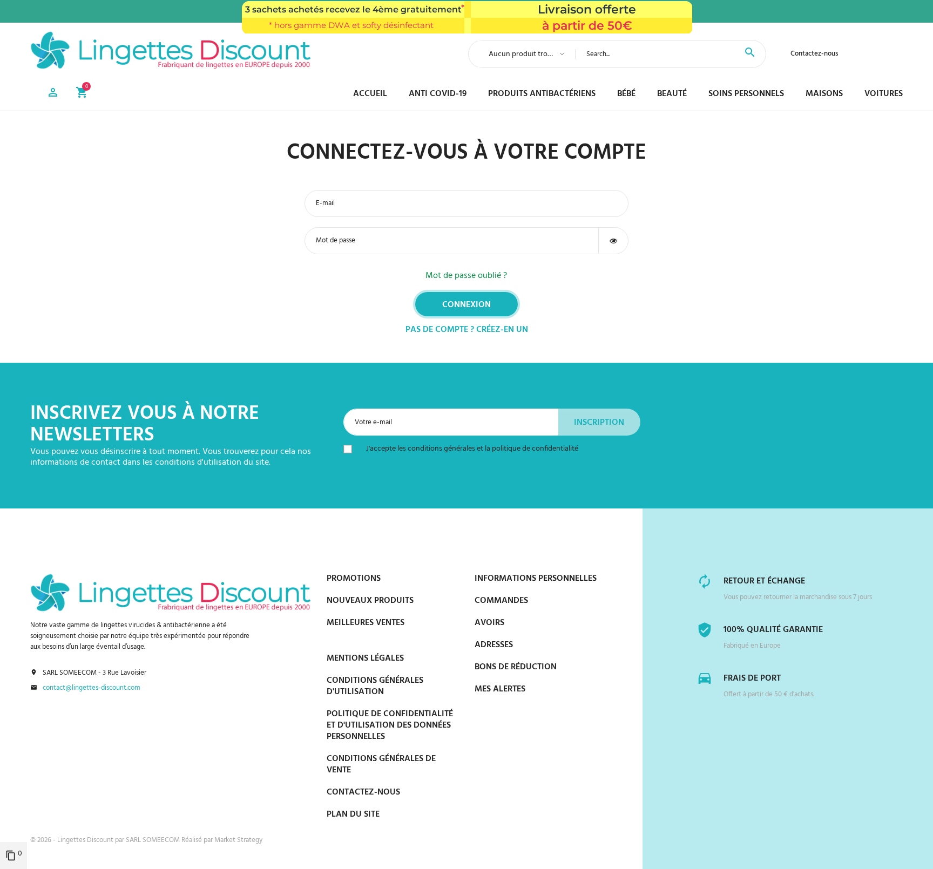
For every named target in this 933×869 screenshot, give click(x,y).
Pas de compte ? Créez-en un (466, 330)
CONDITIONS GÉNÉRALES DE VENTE (381, 764)
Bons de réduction (516, 667)
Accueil (370, 94)
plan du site (353, 814)
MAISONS (824, 94)
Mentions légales (365, 658)
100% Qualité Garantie (773, 630)
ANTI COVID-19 (437, 94)
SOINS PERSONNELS (746, 94)
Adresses (494, 645)
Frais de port (752, 678)
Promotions (354, 579)
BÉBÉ (626, 94)
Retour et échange (764, 581)
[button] (52, 94)
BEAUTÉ (672, 94)
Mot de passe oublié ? (466, 276)
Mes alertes (500, 689)
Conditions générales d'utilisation (375, 686)
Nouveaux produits (370, 601)
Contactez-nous (814, 53)
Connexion (466, 305)
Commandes (501, 601)
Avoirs (489, 623)
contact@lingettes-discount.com (91, 688)
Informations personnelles (536, 579)
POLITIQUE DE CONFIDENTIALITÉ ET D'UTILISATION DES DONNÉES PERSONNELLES (390, 725)
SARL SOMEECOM (153, 840)
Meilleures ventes (365, 623)
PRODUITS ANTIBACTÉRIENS (542, 94)
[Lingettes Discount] (170, 50)
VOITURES (883, 94)
